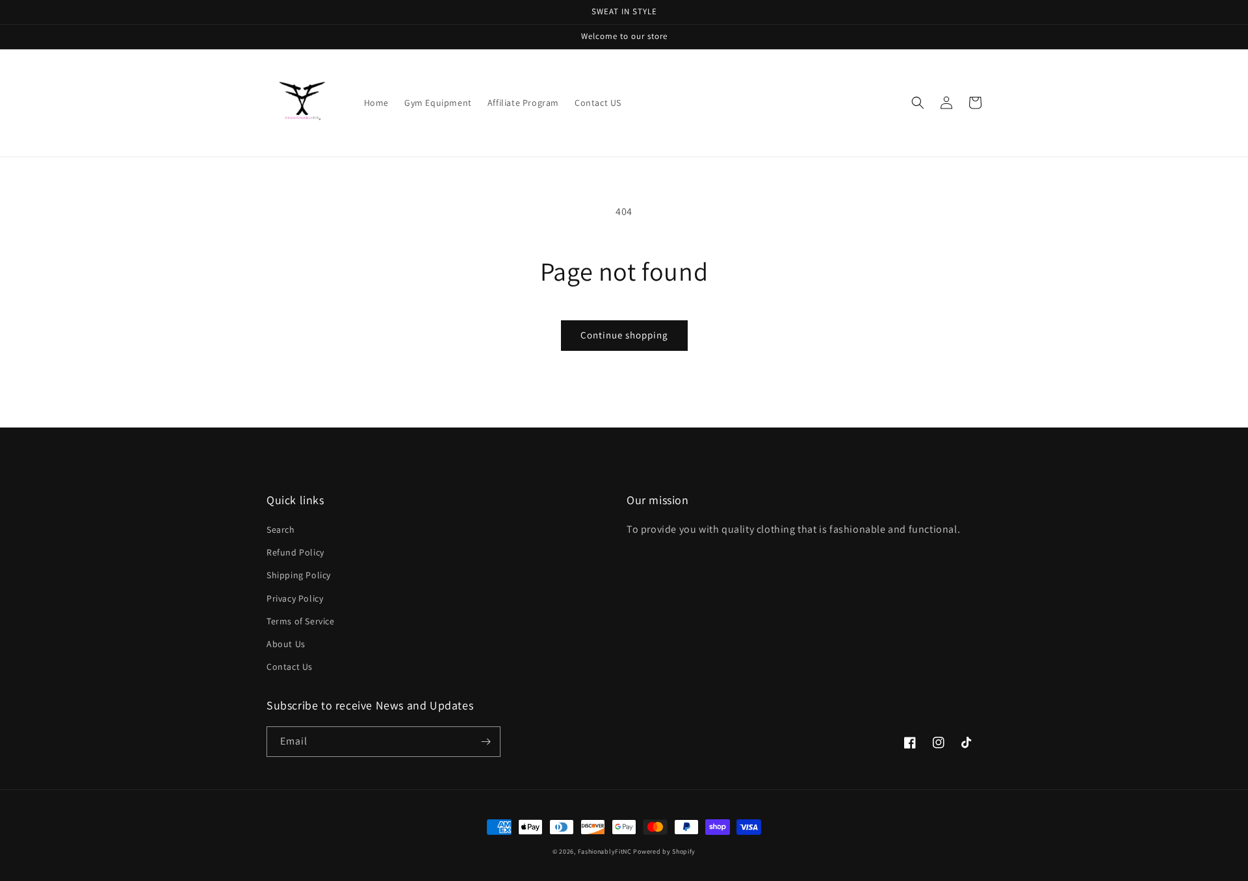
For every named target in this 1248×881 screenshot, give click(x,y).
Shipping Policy (298, 575)
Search (280, 529)
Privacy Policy (294, 598)
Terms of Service (300, 621)
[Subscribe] (485, 741)
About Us (286, 644)
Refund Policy (295, 552)
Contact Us (289, 666)
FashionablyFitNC (605, 851)
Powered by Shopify (664, 851)
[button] (918, 102)
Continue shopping (624, 335)
